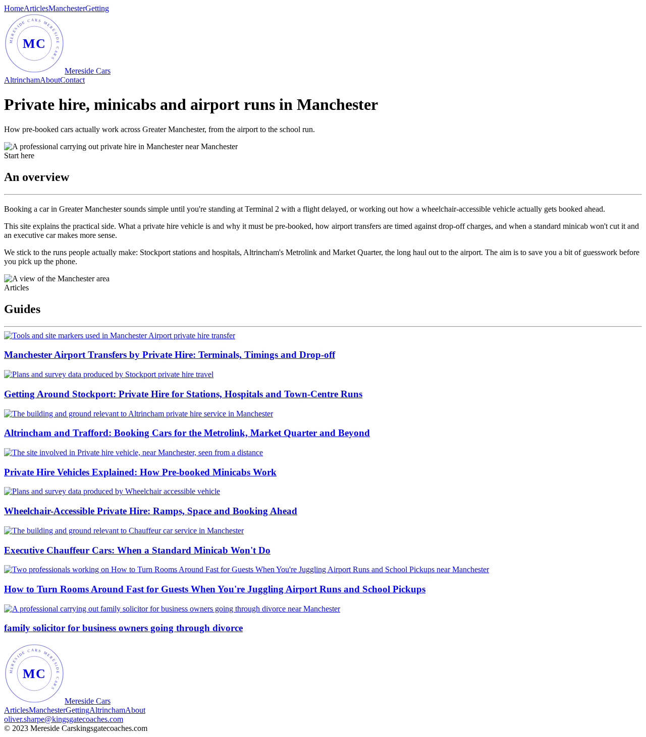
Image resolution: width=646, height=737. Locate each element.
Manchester (66, 8)
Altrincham (22, 80)
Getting (97, 8)
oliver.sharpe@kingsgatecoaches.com (63, 719)
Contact (72, 80)
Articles (36, 8)
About (50, 80)
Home (14, 8)
